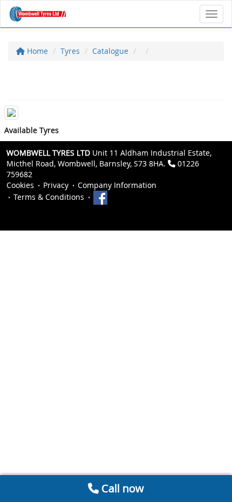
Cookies (20, 185)
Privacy (56, 185)
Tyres (70, 51)
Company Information (117, 185)
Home (36, 51)
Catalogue (110, 51)
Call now (121, 488)
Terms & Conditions (48, 197)
